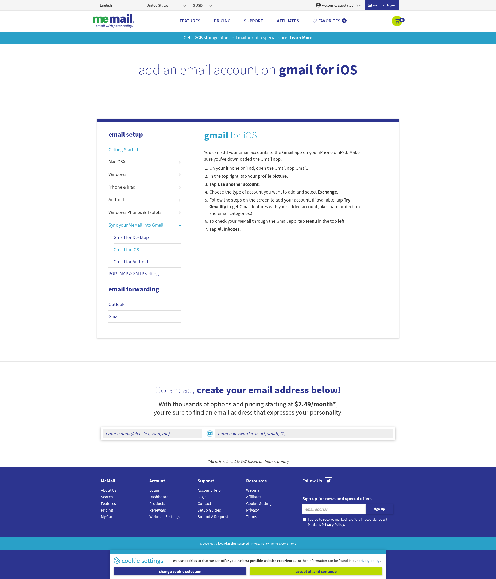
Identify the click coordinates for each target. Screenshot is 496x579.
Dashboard (159, 496)
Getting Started (123, 149)
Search (107, 496)
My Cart (107, 516)
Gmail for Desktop (131, 237)
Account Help (209, 490)
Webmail (253, 490)
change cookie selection (180, 571)
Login (154, 490)
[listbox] (117, 5)
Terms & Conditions (283, 543)
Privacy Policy (260, 543)
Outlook (117, 304)
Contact (204, 503)
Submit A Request (213, 516)
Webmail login (383, 5)
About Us (109, 490)
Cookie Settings (259, 503)
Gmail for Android (131, 262)
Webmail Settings (164, 516)
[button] (397, 21)
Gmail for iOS (126, 249)
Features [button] (190, 21)
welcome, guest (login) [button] (339, 5)
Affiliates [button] (288, 21)
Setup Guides (209, 510)
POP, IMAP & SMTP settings (135, 273)
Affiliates (253, 496)
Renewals (157, 510)
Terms (251, 516)
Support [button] (253, 21)
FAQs (202, 496)
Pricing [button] (222, 21)
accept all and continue (316, 571)
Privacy (252, 510)
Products (157, 503)
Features (108, 503)
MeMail (214, 543)
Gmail (114, 316)
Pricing (107, 510)
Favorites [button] (331, 21)
